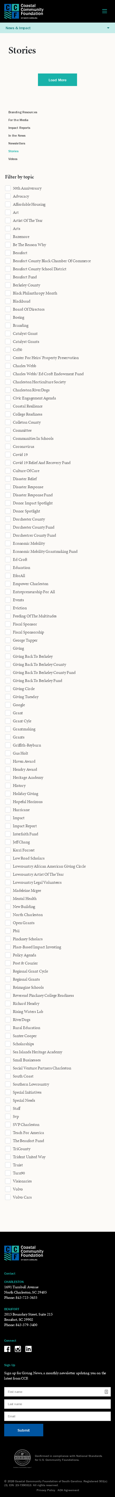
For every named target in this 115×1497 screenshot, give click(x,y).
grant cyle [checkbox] (22, 721)
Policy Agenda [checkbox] (24, 955)
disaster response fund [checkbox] (33, 495)
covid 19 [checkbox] (20, 454)
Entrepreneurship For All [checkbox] (34, 592)
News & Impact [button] (18, 27)
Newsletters (16, 143)
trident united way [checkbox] (29, 1157)
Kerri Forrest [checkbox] (24, 850)
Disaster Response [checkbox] (28, 487)
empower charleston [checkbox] (30, 583)
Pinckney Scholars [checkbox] (27, 939)
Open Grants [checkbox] (23, 923)
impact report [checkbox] (25, 826)
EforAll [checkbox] (19, 575)
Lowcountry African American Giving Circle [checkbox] (49, 866)
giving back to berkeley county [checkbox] (39, 664)
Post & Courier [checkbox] (25, 963)
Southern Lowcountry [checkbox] (31, 1084)
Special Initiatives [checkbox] (27, 1092)
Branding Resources (22, 112)
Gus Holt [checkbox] (20, 753)
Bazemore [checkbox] (21, 236)
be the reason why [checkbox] (29, 244)
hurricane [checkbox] (21, 810)
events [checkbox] (18, 600)
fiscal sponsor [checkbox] (25, 624)
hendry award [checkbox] (25, 769)
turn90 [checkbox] (19, 1173)
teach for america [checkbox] (28, 1132)
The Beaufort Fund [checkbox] (28, 1140)
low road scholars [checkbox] (28, 858)
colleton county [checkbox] (27, 422)
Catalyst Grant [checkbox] (25, 333)
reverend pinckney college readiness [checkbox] (43, 995)
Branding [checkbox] (20, 325)
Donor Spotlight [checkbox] (26, 511)
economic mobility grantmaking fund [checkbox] (45, 551)
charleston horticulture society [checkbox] (39, 382)
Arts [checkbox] (16, 228)
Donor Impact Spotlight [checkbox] (33, 503)
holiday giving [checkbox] (25, 793)
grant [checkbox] (18, 713)
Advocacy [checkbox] (21, 196)
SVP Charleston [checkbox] (26, 1124)
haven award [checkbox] (24, 761)
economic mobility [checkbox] (29, 543)
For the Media (18, 120)
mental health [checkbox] (25, 898)
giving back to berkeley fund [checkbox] (37, 680)
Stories (13, 151)
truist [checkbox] (18, 1165)
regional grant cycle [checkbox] (30, 971)
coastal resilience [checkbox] (27, 406)
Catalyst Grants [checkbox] (26, 341)
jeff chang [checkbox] (21, 842)
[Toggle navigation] (105, 11)
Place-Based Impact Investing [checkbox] (37, 947)
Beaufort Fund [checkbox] (25, 277)
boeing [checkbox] (18, 317)
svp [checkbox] (16, 1116)
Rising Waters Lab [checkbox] (28, 1011)
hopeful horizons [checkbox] (28, 801)
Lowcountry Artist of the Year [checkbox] (38, 874)
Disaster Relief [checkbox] (25, 479)
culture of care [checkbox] (26, 470)
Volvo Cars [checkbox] (22, 1197)
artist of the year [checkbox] (28, 220)
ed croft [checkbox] (20, 559)
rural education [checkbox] (26, 1027)
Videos (13, 159)
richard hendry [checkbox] (26, 1003)
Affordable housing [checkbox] (29, 204)
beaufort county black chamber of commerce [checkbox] (52, 261)
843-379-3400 (26, 1324)
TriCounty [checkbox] (21, 1149)
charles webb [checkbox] (24, 366)
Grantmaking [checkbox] (24, 729)
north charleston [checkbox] (28, 914)
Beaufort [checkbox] (20, 253)
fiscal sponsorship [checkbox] (28, 632)
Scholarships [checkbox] (23, 1044)
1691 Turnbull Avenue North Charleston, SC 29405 (25, 1289)
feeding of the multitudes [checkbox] (35, 616)
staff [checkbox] (16, 1108)
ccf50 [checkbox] (17, 349)
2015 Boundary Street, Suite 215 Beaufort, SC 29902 (28, 1317)
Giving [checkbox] (18, 648)
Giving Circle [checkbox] (24, 688)
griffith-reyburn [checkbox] (27, 745)
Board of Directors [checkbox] (29, 309)
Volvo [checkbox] (18, 1189)
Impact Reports (19, 128)
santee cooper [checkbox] (25, 1036)
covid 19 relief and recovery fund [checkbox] (42, 462)
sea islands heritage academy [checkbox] (37, 1052)
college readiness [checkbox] (27, 414)
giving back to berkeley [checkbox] (33, 656)
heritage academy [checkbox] (28, 777)
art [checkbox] (16, 212)
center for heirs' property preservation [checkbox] (46, 357)
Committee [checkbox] (22, 430)
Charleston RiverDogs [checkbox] (31, 390)
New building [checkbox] (24, 906)
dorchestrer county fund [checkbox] (34, 535)
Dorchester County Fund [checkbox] (33, 527)
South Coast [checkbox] (23, 1076)
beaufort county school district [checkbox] (39, 269)
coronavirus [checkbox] (23, 446)
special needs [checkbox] (24, 1100)
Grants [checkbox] (19, 737)
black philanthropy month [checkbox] (35, 293)
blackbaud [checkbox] (21, 301)
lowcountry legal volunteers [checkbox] (37, 882)
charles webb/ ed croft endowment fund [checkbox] (48, 374)
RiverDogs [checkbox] (21, 1019)
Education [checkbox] (21, 567)
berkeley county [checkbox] (26, 285)
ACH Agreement (68, 1490)
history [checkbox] (19, 785)
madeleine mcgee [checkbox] (27, 890)
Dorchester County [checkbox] (29, 519)
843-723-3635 (26, 1297)
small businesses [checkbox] (27, 1060)
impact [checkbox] (19, 818)
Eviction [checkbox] (20, 608)
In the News (16, 135)
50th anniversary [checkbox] (27, 188)
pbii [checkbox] (16, 931)
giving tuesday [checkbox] (26, 697)
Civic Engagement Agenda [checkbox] (34, 398)
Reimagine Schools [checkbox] (28, 987)
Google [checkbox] (19, 705)
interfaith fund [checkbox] (25, 834)
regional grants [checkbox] (26, 979)
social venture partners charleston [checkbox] (42, 1068)
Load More (57, 79)
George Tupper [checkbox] (25, 640)
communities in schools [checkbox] (33, 438)
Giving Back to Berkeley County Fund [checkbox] (44, 672)
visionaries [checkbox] (22, 1181)
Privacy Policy (46, 1490)
